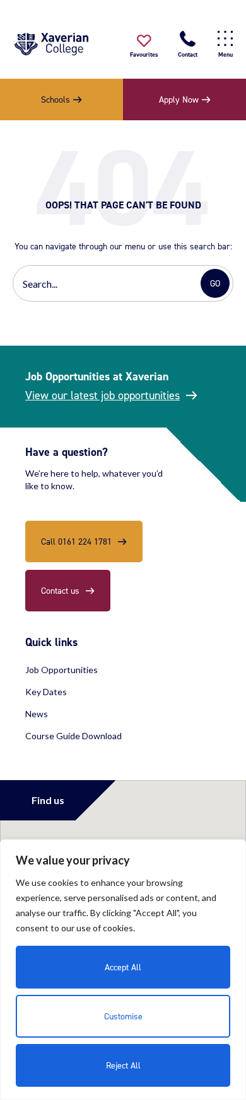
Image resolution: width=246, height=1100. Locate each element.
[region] (123, 969)
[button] (144, 47)
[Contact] (188, 39)
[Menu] (225, 39)
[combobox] (108, 283)
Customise (123, 1016)
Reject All (123, 1065)
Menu (225, 54)
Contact (187, 54)
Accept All (123, 966)
